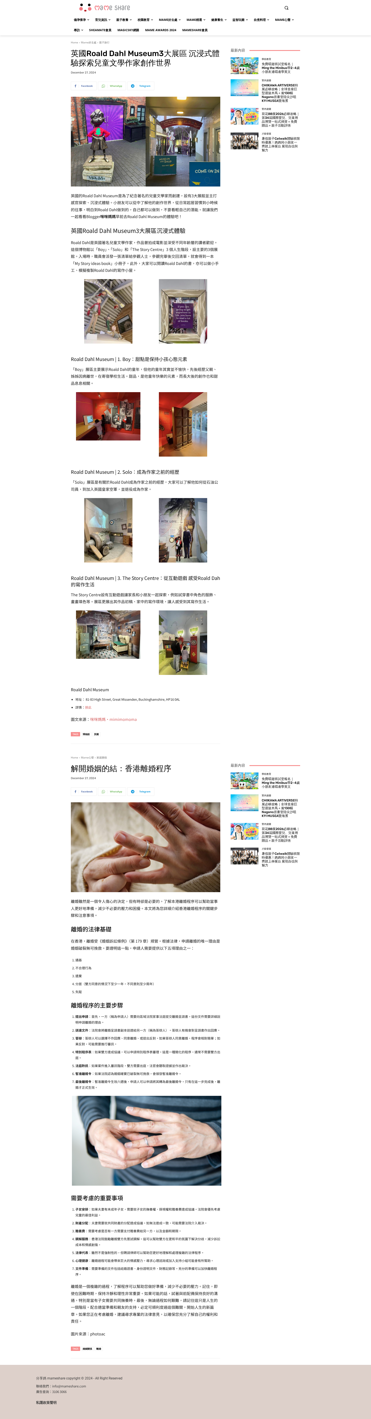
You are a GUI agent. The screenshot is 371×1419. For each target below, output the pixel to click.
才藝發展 (266, 134)
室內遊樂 (266, 80)
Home (74, 42)
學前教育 (266, 59)
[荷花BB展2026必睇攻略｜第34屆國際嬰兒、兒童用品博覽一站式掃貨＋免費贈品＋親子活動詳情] (244, 116)
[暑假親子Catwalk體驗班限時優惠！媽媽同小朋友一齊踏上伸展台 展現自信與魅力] (244, 141)
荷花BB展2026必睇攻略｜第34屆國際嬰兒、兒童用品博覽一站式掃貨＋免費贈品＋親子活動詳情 (281, 119)
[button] (286, 8)
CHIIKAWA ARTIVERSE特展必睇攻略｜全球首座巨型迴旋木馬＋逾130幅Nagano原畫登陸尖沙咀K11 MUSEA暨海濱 (280, 93)
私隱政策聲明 (46, 1403)
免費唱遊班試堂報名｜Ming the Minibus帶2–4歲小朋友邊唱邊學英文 (281, 68)
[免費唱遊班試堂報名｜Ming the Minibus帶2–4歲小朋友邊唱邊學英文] (244, 65)
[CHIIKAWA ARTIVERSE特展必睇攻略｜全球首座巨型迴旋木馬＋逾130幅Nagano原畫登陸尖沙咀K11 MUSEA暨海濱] (244, 87)
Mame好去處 (88, 42)
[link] (113, 719)
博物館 (86, 734)
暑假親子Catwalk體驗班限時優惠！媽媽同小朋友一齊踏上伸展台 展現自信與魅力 (281, 144)
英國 (96, 734)
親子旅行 (104, 42)
